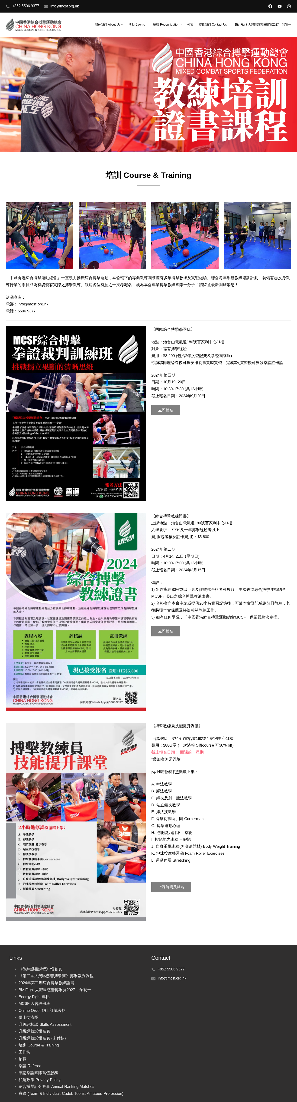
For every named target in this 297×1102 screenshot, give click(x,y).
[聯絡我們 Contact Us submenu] (228, 25)
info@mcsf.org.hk (64, 6)
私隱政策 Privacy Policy (40, 1080)
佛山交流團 (28, 1017)
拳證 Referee (30, 1066)
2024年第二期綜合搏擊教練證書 (46, 983)
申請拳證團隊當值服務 (38, 1073)
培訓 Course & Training (39, 1045)
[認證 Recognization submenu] (181, 25)
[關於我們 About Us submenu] (122, 25)
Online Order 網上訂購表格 (42, 1010)
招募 (22, 1059)
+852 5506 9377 (25, 6)
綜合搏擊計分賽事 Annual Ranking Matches (56, 1086)
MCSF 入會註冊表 (34, 1003)
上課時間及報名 (171, 887)
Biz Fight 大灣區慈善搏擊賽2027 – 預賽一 (55, 990)
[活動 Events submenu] (147, 25)
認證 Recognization (166, 24)
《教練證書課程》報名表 (40, 969)
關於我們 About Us (107, 24)
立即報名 (165, 410)
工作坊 (24, 1052)
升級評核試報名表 (34, 1031)
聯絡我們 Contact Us (213, 24)
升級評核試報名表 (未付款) (42, 1038)
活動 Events (137, 24)
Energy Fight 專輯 (34, 997)
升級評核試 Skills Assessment (45, 1024)
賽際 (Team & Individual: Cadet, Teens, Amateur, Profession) (71, 1093)
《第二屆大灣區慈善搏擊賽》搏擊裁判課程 (56, 976)
